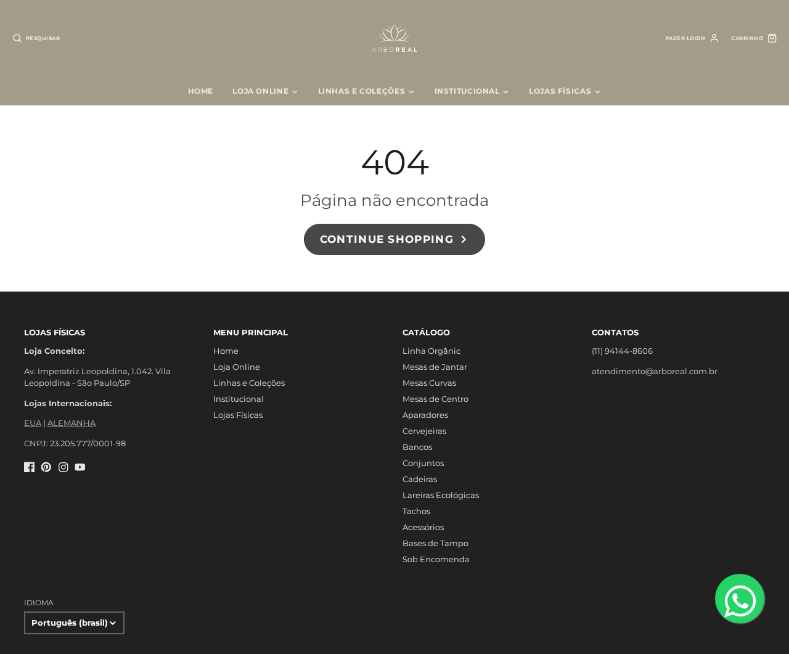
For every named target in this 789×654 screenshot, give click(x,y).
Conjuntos (423, 463)
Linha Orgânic (431, 351)
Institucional (467, 91)
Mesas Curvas (429, 383)
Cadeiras (420, 479)
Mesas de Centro (435, 399)
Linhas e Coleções (362, 91)
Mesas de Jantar (435, 367)
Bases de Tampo (435, 543)
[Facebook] (29, 467)
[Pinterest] (46, 467)
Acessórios (423, 527)
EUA (32, 423)
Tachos (416, 511)
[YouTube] (80, 467)
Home (201, 91)
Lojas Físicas (560, 91)
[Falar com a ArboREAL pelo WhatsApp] (739, 598)
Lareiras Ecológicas (441, 495)
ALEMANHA (71, 423)
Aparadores (425, 415)
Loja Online (260, 91)
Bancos (417, 447)
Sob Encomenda (436, 559)
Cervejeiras (424, 431)
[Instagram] (63, 467)
